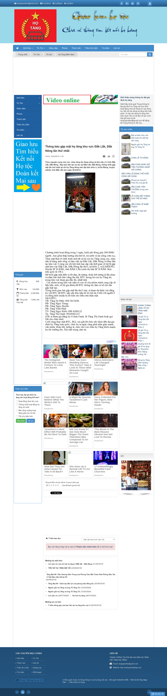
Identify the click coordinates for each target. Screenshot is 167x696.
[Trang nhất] (17, 48)
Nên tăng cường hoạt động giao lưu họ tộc (27, 411)
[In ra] (109, 156)
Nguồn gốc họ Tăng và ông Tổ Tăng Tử (140, 145)
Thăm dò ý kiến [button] (91, 48)
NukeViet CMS (122, 679)
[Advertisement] (83, 76)
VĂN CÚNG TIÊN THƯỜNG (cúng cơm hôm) (139, 189)
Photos (19, 113)
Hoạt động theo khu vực (28, 401)
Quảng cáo (37, 667)
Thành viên (21, 119)
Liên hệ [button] (117, 48)
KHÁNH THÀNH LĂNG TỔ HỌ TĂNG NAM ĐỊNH (144, 309)
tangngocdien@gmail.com (27, 3)
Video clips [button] (53, 48)
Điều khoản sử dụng (77, 682)
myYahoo (47, 3)
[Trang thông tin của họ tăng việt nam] (35, 25)
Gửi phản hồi (159, 694)
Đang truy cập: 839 (36, 680)
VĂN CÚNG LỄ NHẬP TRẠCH (140, 205)
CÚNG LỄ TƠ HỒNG (139, 157)
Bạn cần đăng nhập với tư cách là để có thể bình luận (80, 546)
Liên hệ (20, 135)
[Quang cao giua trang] (80, 99)
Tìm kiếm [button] (105, 48)
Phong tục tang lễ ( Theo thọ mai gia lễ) (139, 181)
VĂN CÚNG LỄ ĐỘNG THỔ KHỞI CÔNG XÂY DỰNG (135, 174)
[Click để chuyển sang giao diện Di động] (28, 692)
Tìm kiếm (20, 130)
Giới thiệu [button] (27, 48)
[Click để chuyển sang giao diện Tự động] (17, 692)
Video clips (21, 108)
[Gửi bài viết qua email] (104, 156)
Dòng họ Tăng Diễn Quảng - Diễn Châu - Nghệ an (144, 364)
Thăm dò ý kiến (23, 124)
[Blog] (28, 165)
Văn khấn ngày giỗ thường (139, 212)
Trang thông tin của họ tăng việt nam (94, 679)
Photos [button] (65, 48)
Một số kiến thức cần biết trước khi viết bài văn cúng (139, 138)
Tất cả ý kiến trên (26, 416)
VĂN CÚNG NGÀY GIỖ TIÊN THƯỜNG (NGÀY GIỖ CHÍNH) (140, 167)
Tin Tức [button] (40, 48)
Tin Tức (20, 103)
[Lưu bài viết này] (113, 156)
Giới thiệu (20, 97)
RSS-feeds (37, 672)
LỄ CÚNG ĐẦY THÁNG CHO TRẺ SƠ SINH (140, 197)
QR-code (22, 680)
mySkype (58, 3)
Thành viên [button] (76, 48)
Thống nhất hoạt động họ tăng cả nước (29, 405)
